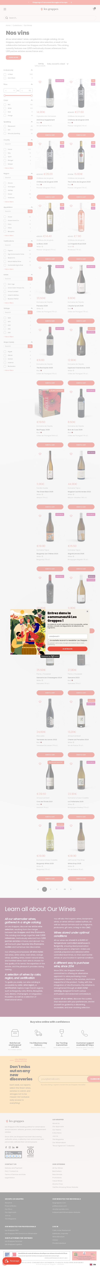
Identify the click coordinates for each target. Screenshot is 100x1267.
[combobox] (93, 1264)
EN (94, 1264)
